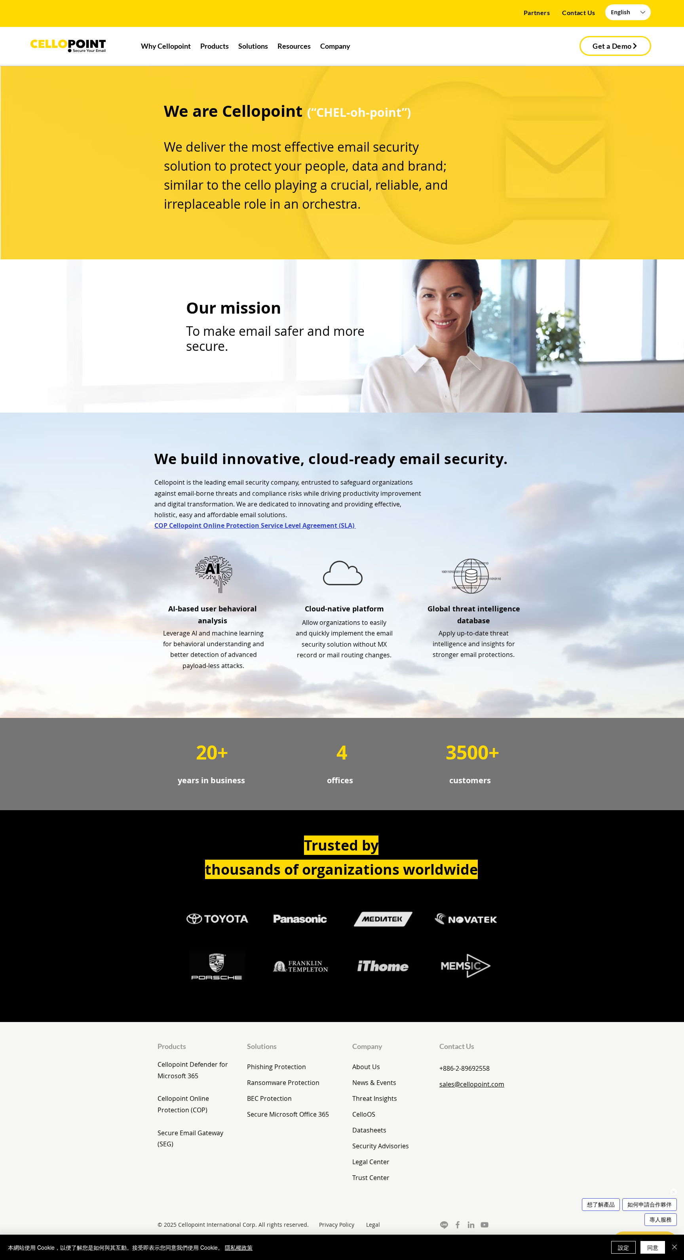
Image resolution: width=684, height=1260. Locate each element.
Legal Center (371, 1161)
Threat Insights (374, 1098)
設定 (623, 1247)
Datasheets (369, 1130)
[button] (214, 46)
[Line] (444, 1225)
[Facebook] (457, 1225)
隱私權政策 (239, 1247)
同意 (652, 1247)
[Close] (674, 1247)
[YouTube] (484, 1225)
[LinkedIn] (471, 1225)
